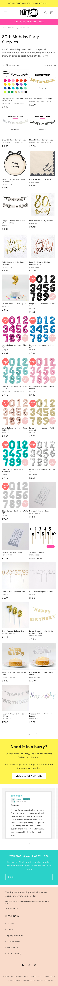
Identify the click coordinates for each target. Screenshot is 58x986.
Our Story (9, 923)
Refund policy (36, 976)
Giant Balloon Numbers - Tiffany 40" (12, 470)
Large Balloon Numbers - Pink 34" (14, 346)
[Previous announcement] (5, 3)
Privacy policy (49, 976)
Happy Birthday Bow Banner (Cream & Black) (13, 222)
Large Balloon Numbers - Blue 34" (41, 346)
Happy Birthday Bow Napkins (41, 179)
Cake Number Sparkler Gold (13, 592)
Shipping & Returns (14, 935)
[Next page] (36, 734)
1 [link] (21, 734)
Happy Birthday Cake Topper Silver (41, 674)
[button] (5, 13)
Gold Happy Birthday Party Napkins (13, 263)
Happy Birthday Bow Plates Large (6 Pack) (13, 180)
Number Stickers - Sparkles (40, 511)
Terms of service (13, 980)
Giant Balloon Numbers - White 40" (15, 512)
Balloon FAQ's (11, 947)
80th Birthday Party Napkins (41, 221)
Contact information (45, 980)
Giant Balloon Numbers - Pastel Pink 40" (42, 388)
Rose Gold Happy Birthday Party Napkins (40, 263)
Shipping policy (29, 980)
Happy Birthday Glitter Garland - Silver (15, 715)
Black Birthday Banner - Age (41, 140)
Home (4, 28)
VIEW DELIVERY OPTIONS (29, 776)
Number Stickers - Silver (12, 552)
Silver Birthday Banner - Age (14, 140)
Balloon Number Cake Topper (14, 304)
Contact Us (10, 929)
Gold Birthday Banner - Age (40, 99)
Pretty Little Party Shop (19, 976)
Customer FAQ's (12, 941)
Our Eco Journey (13, 953)
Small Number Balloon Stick (13, 631)
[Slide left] (23, 843)
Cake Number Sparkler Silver (41, 592)
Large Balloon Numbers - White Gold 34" (42, 429)
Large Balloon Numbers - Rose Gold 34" (14, 429)
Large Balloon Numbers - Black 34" (42, 305)
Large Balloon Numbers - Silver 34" (42, 470)
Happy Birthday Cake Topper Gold (14, 674)
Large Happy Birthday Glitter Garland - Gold (41, 632)
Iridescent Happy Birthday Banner (40, 715)
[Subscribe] (49, 877)
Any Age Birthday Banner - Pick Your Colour (15, 100)
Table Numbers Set (37, 552)
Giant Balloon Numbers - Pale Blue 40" (14, 388)
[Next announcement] (53, 3)
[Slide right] (35, 843)
